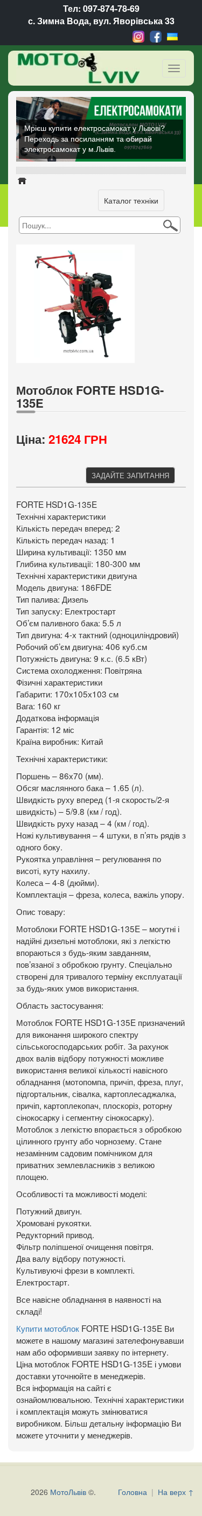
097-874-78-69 (111, 8)
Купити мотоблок (47, 1328)
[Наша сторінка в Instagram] (138, 35)
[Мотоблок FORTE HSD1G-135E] (78, 302)
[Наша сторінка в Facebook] (156, 35)
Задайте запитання (130, 475)
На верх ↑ (176, 1491)
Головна (132, 1491)
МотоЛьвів (68, 1491)
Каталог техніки (131, 200)
